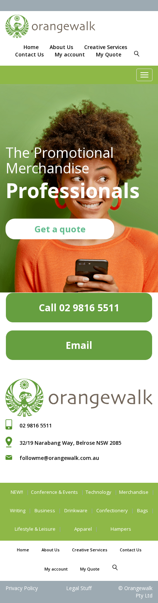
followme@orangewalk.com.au (59, 457)
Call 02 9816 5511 (79, 307)
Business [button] (45, 510)
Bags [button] (142, 510)
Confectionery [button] (112, 510)
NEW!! (17, 492)
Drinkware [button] (75, 510)
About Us (61, 47)
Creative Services (105, 47)
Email (79, 345)
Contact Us (29, 54)
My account (70, 54)
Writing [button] (17, 510)
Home (31, 47)
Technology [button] (98, 492)
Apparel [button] (83, 529)
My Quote (108, 54)
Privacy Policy (22, 588)
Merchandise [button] (133, 492)
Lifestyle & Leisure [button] (35, 529)
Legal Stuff (78, 588)
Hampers (121, 529)
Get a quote (60, 229)
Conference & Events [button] (54, 492)
